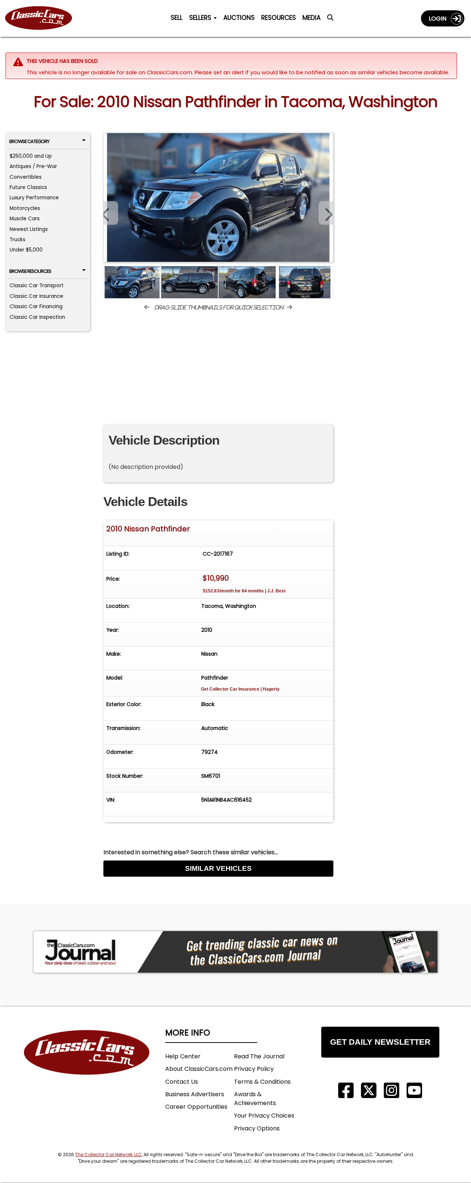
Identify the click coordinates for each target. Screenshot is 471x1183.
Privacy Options (257, 1128)
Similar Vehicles (218, 868)
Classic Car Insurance (36, 296)
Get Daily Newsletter (380, 1042)
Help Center (183, 1056)
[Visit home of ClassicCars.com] (87, 1063)
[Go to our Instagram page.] (391, 1091)
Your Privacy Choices (264, 1115)
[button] (326, 213)
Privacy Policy (254, 1069)
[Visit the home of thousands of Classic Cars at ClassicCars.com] (43, 18)
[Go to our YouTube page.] (414, 1091)
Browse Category (29, 141)
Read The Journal (259, 1056)
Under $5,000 (26, 249)
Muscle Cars (25, 218)
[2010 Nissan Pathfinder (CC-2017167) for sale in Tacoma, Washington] (218, 197)
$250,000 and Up (31, 156)
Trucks (17, 239)
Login (440, 18)
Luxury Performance (34, 197)
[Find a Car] (330, 19)
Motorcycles (25, 208)
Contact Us (181, 1081)
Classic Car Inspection (37, 317)
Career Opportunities (196, 1106)
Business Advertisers (194, 1094)
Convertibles (26, 177)
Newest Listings (29, 229)
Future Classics (28, 187)
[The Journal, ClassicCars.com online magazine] (235, 952)
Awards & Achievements (255, 1098)
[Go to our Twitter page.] (368, 1091)
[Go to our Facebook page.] (346, 1091)
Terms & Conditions (262, 1081)
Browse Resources (30, 271)
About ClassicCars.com (199, 1069)
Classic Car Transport (37, 285)
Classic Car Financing (36, 306)
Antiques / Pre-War (33, 166)
